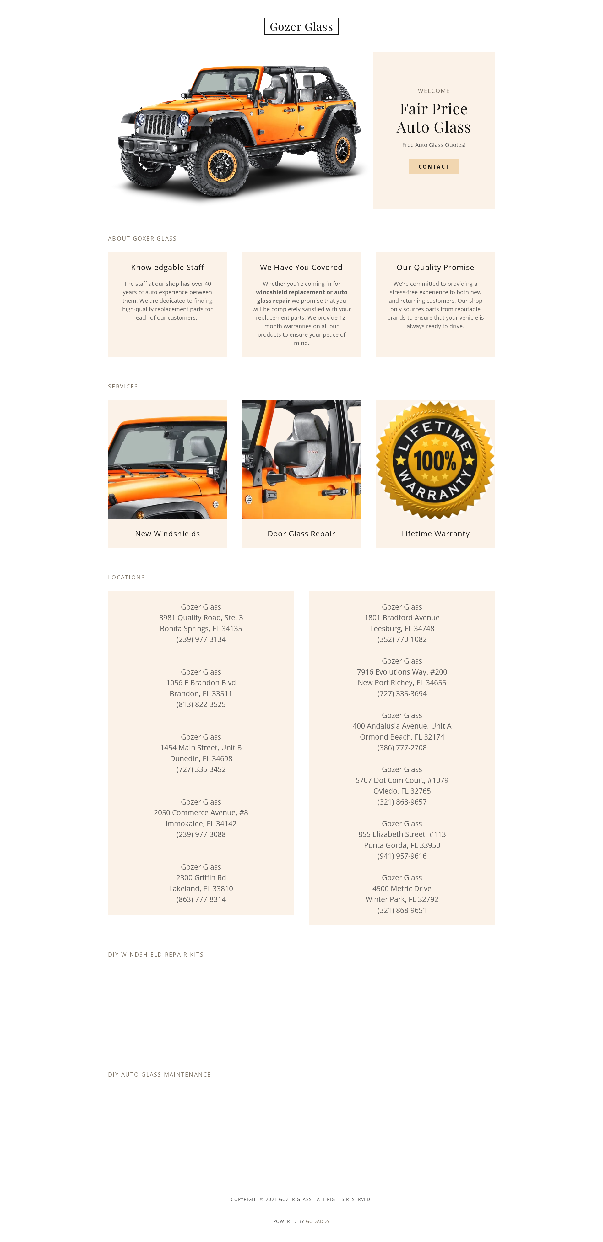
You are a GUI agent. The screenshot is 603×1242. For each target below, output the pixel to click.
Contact (434, 166)
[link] (301, 28)
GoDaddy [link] (318, 1221)
